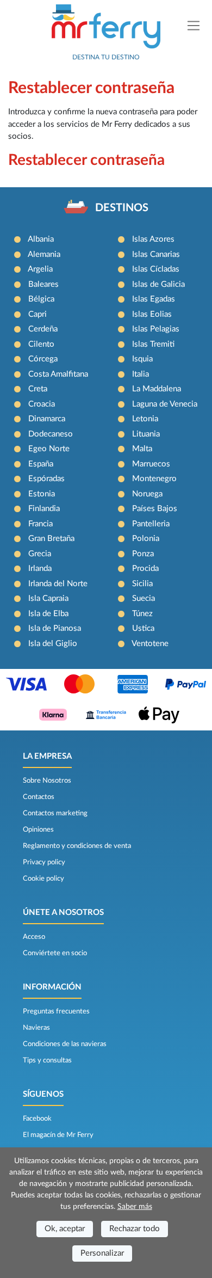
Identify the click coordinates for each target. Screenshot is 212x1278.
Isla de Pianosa (54, 628)
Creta (37, 389)
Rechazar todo (134, 1229)
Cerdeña (43, 329)
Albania (41, 239)
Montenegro (154, 479)
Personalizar (102, 1253)
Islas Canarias (156, 254)
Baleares (43, 284)
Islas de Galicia (158, 284)
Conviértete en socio (55, 953)
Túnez (142, 614)
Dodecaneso (50, 434)
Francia (40, 524)
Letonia (145, 419)
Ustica (143, 628)
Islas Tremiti (153, 344)
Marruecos (151, 464)
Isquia (142, 359)
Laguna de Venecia (164, 404)
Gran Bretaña (51, 538)
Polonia (145, 538)
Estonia (41, 494)
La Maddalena (156, 389)
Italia (140, 374)
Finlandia (44, 509)
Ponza (143, 554)
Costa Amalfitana (58, 374)
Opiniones (38, 829)
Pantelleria (151, 524)
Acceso (34, 937)
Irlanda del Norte (58, 584)
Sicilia (142, 584)
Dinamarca (46, 419)
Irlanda (40, 568)
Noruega (147, 494)
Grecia (39, 554)
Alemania (44, 254)
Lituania (146, 434)
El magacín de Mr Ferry (58, 1135)
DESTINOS (121, 207)
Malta (142, 449)
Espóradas (46, 479)
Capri (37, 314)
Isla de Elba (48, 614)
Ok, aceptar (65, 1229)
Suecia (143, 598)
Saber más (134, 1207)
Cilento (41, 344)
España (40, 464)
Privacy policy (44, 862)
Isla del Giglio (52, 644)
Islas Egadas (153, 299)
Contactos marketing (55, 813)
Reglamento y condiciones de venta (77, 846)
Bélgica (41, 299)
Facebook (37, 1118)
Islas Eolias (152, 314)
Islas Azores (153, 239)
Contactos (38, 797)
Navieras (36, 1027)
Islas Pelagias (155, 329)
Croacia (41, 404)
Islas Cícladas (155, 269)
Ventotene (150, 644)
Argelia (40, 269)
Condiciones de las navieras (65, 1044)
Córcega (43, 359)
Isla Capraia (48, 598)
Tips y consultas (47, 1060)
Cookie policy (43, 878)
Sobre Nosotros (47, 780)
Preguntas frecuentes (56, 1011)
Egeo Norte (49, 449)
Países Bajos (154, 509)
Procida (145, 568)
